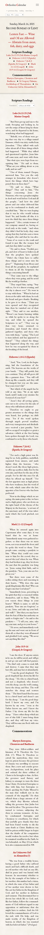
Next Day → (29, 10)
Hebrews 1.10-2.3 (24, 58)
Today (21, 10)
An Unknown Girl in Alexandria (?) (23, 85)
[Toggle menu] (37, 5)
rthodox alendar (16, 5)
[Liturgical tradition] (9, 14)
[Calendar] (19, 14)
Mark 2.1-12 (23, 65)
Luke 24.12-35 (21, 55)
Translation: (13, 105)
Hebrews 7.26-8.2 (20, 62)
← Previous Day (12, 10)
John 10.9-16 (22, 68)
